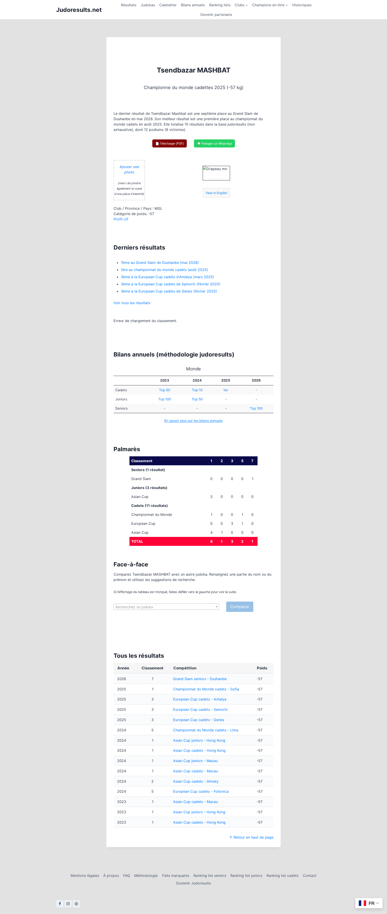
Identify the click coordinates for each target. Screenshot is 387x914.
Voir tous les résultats (132, 303)
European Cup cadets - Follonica (201, 791)
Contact (309, 875)
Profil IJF (121, 219)
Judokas (148, 5)
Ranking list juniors (246, 875)
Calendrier (168, 5)
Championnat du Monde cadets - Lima (205, 730)
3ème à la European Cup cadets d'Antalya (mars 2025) (167, 277)
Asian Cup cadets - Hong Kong (199, 750)
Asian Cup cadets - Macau (195, 771)
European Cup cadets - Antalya (199, 699)
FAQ (126, 875)
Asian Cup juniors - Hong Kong (199, 740)
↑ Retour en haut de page (251, 837)
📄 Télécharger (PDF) (169, 143)
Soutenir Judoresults (193, 883)
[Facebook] (59, 903)
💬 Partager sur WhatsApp (214, 143)
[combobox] (166, 607)
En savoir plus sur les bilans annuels (193, 421)
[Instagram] (68, 903)
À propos (111, 875)
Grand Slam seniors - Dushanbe (200, 679)
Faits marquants (175, 875)
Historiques (302, 5)
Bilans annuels (193, 5)
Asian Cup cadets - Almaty (196, 781)
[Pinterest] (76, 903)
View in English (216, 193)
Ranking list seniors (210, 875)
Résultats (128, 5)
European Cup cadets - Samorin (200, 709)
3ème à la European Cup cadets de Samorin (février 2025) (170, 284)
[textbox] (166, 607)
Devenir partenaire (216, 14)
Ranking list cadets (283, 875)
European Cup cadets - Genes (198, 720)
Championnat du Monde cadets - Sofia (206, 689)
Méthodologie (146, 875)
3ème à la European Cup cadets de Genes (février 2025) (169, 291)
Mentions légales (85, 875)
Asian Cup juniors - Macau (195, 760)
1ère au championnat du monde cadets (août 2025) (164, 269)
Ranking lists (219, 5)
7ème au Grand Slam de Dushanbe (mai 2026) (160, 262)
